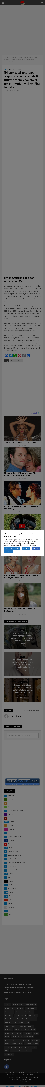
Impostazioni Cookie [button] (12, 548)
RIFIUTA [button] (35, 548)
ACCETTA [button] (26, 548)
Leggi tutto (9, 552)
